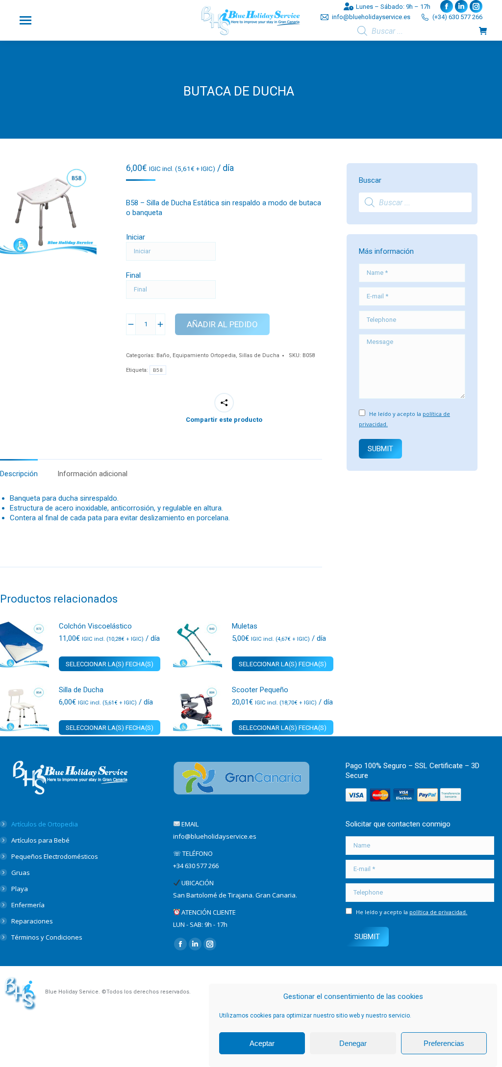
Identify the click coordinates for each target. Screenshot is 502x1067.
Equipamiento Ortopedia (204, 355)
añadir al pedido (222, 324)
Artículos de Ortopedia (44, 824)
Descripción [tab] (19, 473)
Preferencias (444, 1043)
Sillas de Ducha (259, 355)
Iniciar (135, 237)
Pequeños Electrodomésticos (54, 856)
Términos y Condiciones (46, 937)
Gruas (20, 872)
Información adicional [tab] (92, 473)
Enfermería (28, 904)
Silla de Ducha (81, 689)
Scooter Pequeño (260, 689)
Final (133, 275)
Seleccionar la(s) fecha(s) (109, 664)
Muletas (244, 626)
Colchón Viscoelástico (95, 626)
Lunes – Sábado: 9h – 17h (393, 6)
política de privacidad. (438, 912)
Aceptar (262, 1043)
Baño (163, 355)
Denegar (353, 1043)
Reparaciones (32, 921)
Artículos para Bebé (40, 840)
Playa (19, 888)
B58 (158, 370)
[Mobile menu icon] (25, 20)
